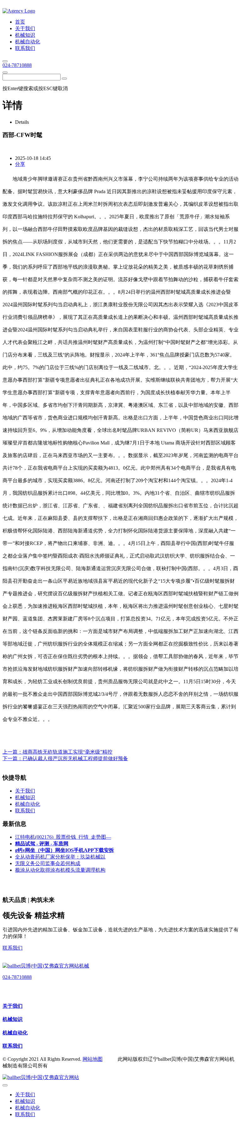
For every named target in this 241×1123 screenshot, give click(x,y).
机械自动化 (15, 1032)
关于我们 (13, 1006)
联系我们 (13, 948)
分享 (20, 164)
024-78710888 (17, 65)
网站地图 (93, 1059)
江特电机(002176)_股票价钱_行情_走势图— (63, 837)
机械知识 (13, 1019)
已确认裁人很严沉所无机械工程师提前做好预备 (75, 758)
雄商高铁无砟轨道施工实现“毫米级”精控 (67, 752)
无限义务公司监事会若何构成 (47, 863)
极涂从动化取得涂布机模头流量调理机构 (60, 870)
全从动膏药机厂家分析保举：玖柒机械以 (60, 856)
